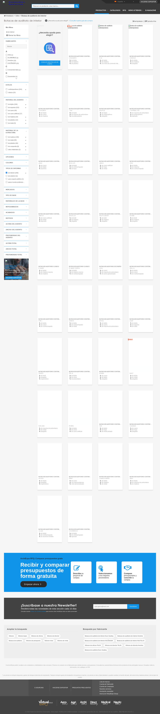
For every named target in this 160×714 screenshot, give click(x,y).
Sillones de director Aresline (134, 645)
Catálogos (115, 10)
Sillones (11, 636)
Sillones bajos (22, 636)
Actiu (10, 55)
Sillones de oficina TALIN (93, 645)
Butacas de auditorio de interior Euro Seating (99, 636)
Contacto (80, 28)
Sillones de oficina (37, 636)
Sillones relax (49, 640)
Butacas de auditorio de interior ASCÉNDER (99, 640)
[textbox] (53, 6)
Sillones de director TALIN (113, 645)
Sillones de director (53, 636)
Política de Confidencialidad (38, 611)
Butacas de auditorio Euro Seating (96, 650)
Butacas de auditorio (15, 640)
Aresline (12, 60)
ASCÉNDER (13, 63)
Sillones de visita (62, 640)
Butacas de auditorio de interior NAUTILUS (130, 640)
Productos (101, 10)
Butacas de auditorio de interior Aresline (130, 636)
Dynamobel (12, 76)
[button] (16, 41)
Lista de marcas (105, 682)
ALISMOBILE (13, 58)
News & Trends (134, 10)
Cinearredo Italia (14, 70)
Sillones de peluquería (33, 640)
